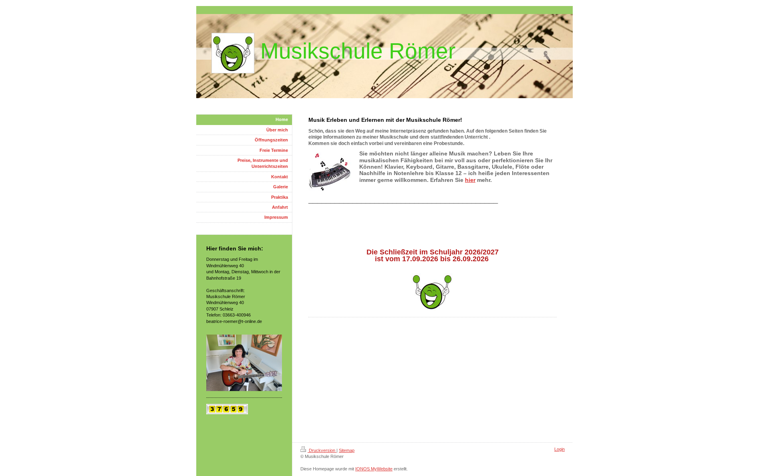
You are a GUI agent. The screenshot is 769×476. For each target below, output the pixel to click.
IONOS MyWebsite (374, 468)
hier (470, 180)
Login (559, 449)
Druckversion (322, 450)
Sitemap (346, 450)
